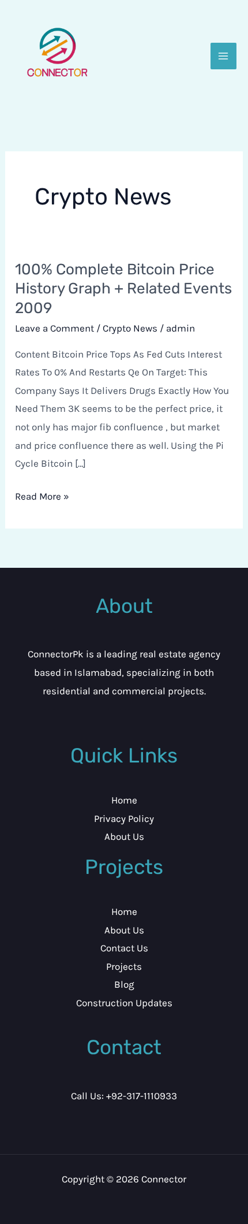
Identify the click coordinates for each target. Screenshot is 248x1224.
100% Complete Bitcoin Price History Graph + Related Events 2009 (123, 289)
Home (124, 800)
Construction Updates (124, 1003)
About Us (124, 836)
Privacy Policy (124, 818)
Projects (124, 966)
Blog (124, 984)
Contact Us (124, 948)
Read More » (42, 495)
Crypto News (130, 328)
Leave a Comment (54, 328)
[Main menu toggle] (224, 56)
